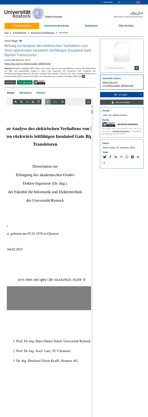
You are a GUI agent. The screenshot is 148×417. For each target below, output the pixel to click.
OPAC (105, 115)
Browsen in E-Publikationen (42, 32)
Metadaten (26, 92)
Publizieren (91, 26)
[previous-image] (48, 102)
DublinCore (124, 147)
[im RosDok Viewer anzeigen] (122, 52)
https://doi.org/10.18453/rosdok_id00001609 (27, 63)
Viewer (11, 92)
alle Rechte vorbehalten (127, 124)
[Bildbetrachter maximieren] (88, 102)
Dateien (41, 92)
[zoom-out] (21, 102)
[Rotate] (38, 102)
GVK (110, 115)
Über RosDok (126, 26)
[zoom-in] (16, 102)
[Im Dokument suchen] (136, 68)
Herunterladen (122, 102)
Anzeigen (123, 94)
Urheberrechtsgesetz (121, 131)
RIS (118, 147)
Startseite (108, 2)
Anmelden (125, 2)
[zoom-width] (27, 102)
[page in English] (136, 2)
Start (6, 32)
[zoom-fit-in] (33, 102)
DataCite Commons (120, 115)
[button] (104, 157)
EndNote (112, 147)
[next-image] (62, 102)
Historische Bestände (56, 26)
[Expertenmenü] (141, 166)
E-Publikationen (22, 26)
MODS (132, 147)
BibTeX (105, 147)
